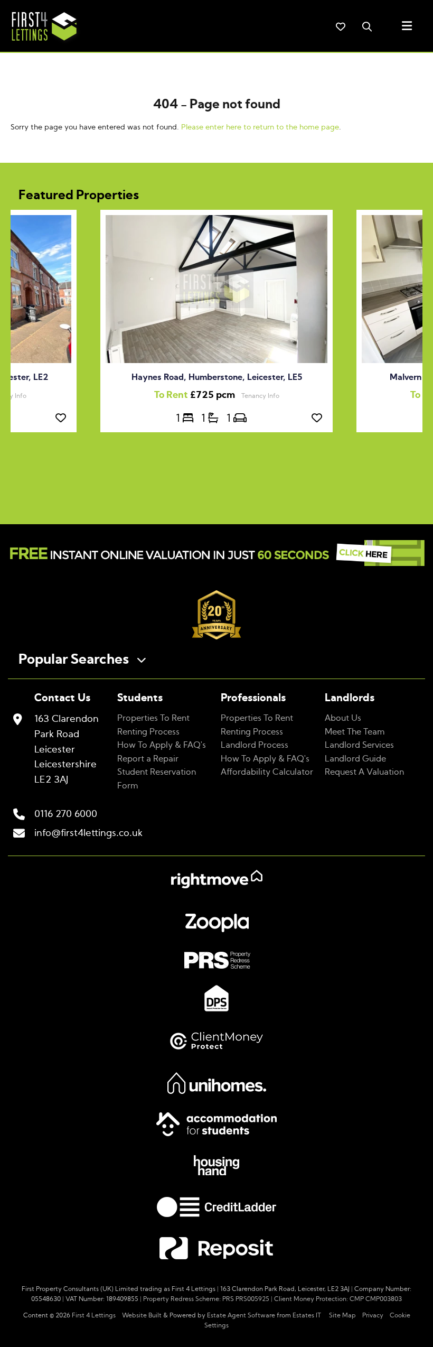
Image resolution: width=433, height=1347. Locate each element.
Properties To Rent (153, 718)
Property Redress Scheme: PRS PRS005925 (206, 1299)
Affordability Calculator (267, 772)
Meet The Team (355, 732)
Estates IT (307, 1315)
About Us (343, 718)
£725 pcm (197, 395)
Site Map (342, 1315)
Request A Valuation (364, 772)
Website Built (142, 1315)
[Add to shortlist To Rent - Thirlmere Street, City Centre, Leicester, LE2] (63, 418)
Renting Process (148, 732)
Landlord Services (359, 745)
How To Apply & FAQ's (161, 745)
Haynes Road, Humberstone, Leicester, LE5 (216, 377)
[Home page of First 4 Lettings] (40, 43)
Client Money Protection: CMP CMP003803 (338, 1299)
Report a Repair (147, 759)
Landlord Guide (355, 759)
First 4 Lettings (94, 1315)
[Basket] (340, 26)
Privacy (372, 1315)
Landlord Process (254, 745)
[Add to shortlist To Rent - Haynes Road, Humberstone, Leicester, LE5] (319, 418)
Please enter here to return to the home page (260, 127)
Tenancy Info (260, 396)
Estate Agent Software (241, 1315)
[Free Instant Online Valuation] (216, 555)
